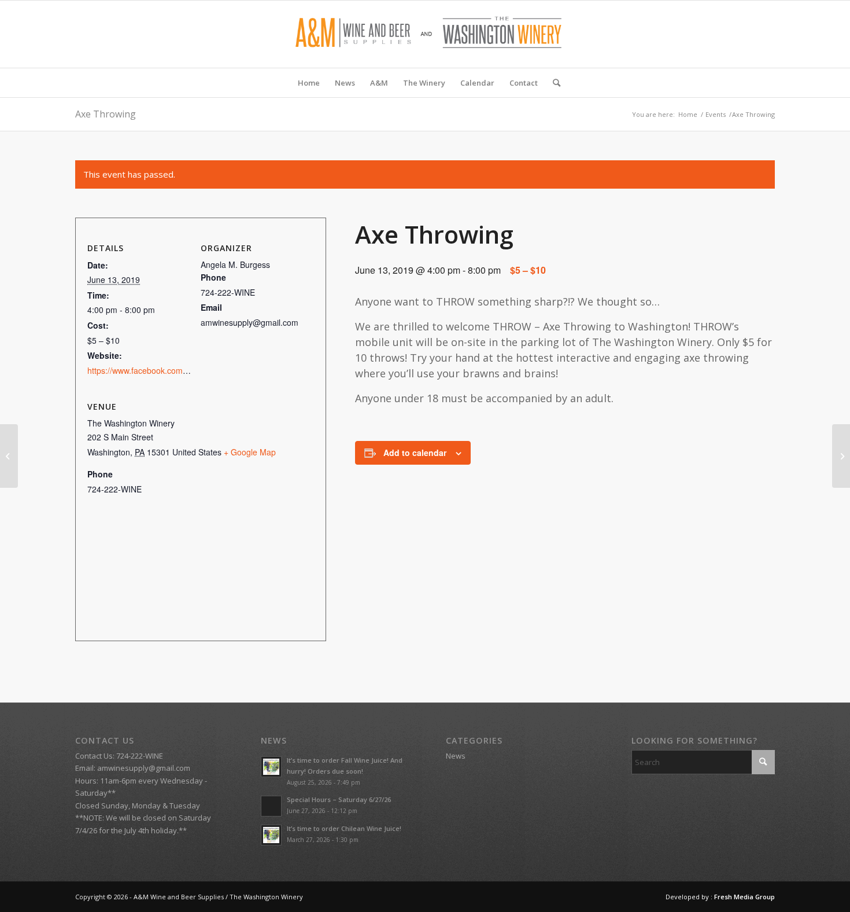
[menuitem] (308, 82)
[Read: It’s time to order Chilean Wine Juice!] (271, 835)
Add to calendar (414, 452)
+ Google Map (250, 452)
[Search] (552, 82)
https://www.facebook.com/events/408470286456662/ (185, 370)
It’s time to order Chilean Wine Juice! (344, 828)
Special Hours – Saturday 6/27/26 (339, 799)
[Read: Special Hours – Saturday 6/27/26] (271, 806)
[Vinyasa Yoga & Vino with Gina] (841, 456)
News (455, 756)
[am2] (425, 34)
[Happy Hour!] (9, 456)
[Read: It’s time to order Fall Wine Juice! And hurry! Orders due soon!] (271, 766)
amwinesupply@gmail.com (143, 768)
